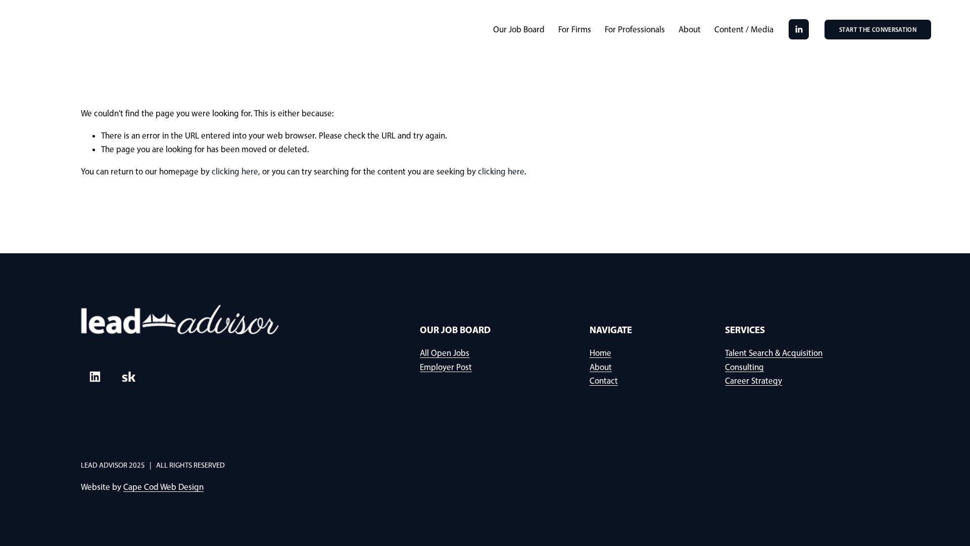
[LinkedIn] (799, 29)
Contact (604, 381)
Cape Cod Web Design (163, 487)
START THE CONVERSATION (877, 29)
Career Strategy (753, 381)
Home (600, 353)
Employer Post (446, 367)
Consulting (744, 367)
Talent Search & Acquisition (773, 353)
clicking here (235, 171)
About (689, 29)
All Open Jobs (444, 353)
